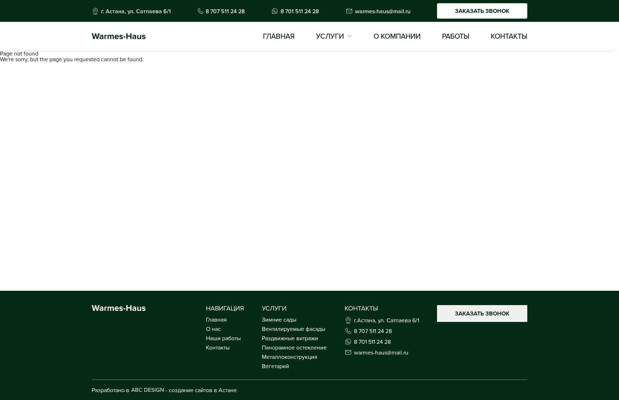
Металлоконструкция (289, 357)
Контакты (509, 36)
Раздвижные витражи (290, 338)
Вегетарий (275, 366)
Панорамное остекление (294, 347)
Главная (278, 36)
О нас (213, 329)
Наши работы (223, 338)
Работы (455, 36)
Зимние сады (279, 319)
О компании (397, 36)
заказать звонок (482, 11)
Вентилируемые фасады (293, 329)
